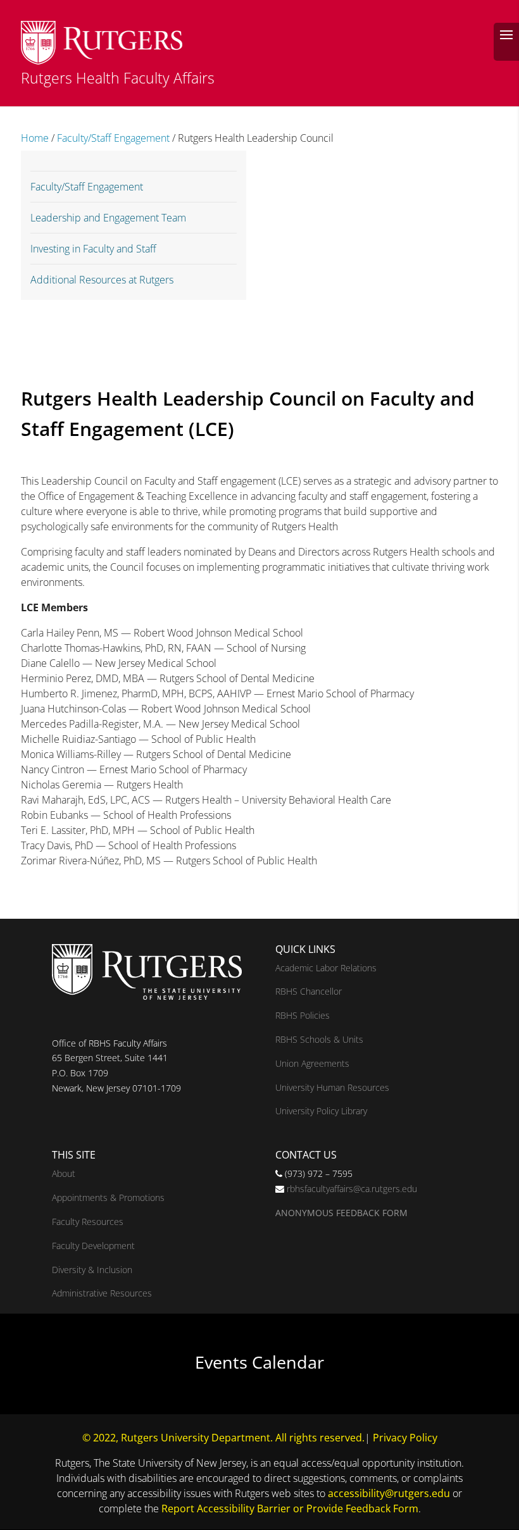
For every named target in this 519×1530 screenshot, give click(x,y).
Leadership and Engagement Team (108, 218)
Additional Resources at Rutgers (101, 280)
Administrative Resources (102, 1293)
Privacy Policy (405, 1438)
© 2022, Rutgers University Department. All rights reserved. (223, 1438)
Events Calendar (259, 1362)
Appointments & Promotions (108, 1197)
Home (35, 138)
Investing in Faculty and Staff (93, 249)
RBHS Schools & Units (319, 1039)
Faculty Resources (87, 1222)
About (63, 1173)
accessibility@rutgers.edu (389, 1493)
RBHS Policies (302, 1015)
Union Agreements (312, 1063)
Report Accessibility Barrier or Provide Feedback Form (289, 1508)
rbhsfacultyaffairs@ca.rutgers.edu (352, 1189)
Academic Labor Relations (326, 968)
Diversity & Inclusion (92, 1270)
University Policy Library (321, 1111)
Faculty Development (93, 1246)
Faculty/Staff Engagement (113, 138)
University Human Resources (332, 1087)
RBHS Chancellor (308, 991)
